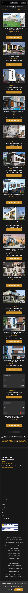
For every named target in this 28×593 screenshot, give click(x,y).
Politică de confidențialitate (7, 521)
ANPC (2, 515)
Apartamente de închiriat (14, 563)
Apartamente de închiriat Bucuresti (14, 565)
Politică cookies (5, 518)
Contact (3, 512)
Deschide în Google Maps (7, 467)
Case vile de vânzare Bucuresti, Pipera (14, 551)
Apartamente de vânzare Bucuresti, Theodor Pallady (14, 545)
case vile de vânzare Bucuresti (18, 440)
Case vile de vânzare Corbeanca (14, 553)
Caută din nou (6, 9)
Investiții (3, 504)
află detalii (17, 583)
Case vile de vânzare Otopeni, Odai (14, 558)
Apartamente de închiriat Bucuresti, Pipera (14, 568)
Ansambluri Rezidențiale (7, 501)
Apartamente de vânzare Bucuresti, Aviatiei (14, 542)
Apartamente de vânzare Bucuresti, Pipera (14, 539)
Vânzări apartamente (14, 535)
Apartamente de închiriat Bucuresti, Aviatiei (14, 566)
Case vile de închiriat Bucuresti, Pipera (14, 574)
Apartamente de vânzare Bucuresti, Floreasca (14, 544)
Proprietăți (4, 499)
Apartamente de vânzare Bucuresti (14, 537)
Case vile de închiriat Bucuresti (14, 573)
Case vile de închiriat (14, 571)
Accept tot (19, 589)
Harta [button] (22, 24)
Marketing (21, 586)
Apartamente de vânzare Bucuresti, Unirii (14, 540)
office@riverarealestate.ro (7, 463)
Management (4, 507)
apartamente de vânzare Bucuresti (10, 438)
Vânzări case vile (14, 548)
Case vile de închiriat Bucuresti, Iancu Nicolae (14, 576)
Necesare (8, 586)
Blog (2, 509)
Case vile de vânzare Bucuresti (14, 550)
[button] (25, 10)
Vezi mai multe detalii (14, 37)
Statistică (15, 586)
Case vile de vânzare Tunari (14, 555)
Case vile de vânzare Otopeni (14, 556)
